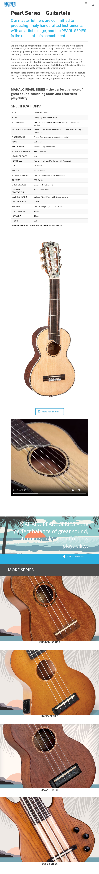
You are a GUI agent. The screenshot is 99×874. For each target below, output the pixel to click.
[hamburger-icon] (86, 2)
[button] (93, 3)
